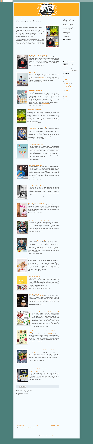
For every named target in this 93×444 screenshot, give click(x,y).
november (68, 83)
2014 (66, 98)
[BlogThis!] (21, 387)
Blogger (52, 435)
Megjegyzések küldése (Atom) (28, 427)
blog (51, 75)
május (67, 92)
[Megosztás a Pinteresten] (25, 387)
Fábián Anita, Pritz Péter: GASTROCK (38, 55)
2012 (66, 100)
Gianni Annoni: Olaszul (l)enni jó (36, 185)
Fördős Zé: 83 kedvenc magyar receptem (38, 127)
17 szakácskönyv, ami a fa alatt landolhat (71, 87)
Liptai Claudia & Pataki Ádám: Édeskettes (38, 259)
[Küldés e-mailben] (20, 387)
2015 (66, 96)
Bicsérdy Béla (34, 371)
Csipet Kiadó (51, 92)
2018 (66, 78)
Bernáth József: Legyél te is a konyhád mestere (39, 240)
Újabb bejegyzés (20, 425)
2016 (66, 81)
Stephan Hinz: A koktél (34, 294)
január (67, 93)
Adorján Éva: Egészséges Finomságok (38, 369)
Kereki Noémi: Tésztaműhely (35, 90)
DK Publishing (51, 333)
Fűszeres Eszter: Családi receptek (36, 203)
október (67, 85)
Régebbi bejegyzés (55, 425)
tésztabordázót (45, 103)
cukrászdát (41, 77)
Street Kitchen (32, 128)
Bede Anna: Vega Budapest (36, 144)
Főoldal (37, 425)
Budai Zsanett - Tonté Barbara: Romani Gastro (40, 220)
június (67, 90)
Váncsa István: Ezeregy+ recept (34, 109)
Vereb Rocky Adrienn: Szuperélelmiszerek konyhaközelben (43, 349)
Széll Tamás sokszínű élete (35, 165)
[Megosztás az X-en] (22, 387)
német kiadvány (40, 295)
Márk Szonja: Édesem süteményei (37, 72)
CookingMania (37, 352)
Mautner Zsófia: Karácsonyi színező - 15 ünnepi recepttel (45, 311)
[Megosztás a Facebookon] (24, 387)
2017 (66, 79)
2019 (66, 76)
